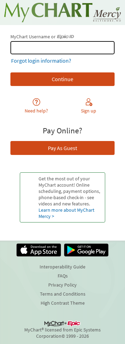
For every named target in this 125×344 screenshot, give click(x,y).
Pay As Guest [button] (62, 147)
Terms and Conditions (62, 294)
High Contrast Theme (63, 303)
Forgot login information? (41, 60)
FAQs (63, 276)
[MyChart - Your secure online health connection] (62, 12)
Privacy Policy (62, 285)
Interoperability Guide (62, 267)
